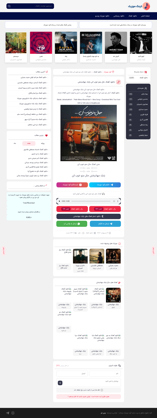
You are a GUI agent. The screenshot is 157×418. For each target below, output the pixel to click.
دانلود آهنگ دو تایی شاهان (37, 125)
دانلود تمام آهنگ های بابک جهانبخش (86, 216)
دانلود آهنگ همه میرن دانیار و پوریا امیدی (32, 88)
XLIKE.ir (28, 217)
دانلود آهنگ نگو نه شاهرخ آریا (38, 171)
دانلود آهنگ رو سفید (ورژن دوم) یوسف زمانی (32, 176)
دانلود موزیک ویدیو (102, 16)
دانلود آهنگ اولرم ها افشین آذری (37, 167)
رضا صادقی (144, 125)
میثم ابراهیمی (143, 135)
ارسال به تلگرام (103, 223)
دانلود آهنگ (132, 16)
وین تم (103, 413)
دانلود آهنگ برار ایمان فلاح (37, 93)
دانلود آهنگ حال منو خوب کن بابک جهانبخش (96, 82)
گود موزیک (139, 6)
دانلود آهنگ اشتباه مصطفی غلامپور (36, 149)
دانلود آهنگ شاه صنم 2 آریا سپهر (35, 119)
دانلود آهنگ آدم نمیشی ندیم (38, 158)
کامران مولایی (143, 130)
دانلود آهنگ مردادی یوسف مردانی (36, 162)
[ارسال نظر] (60, 383)
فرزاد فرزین (144, 114)
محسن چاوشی (143, 99)
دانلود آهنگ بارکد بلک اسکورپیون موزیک (32, 104)
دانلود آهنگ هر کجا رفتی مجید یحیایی (33, 77)
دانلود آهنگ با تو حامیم (40, 154)
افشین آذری (144, 120)
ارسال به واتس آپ (70, 223)
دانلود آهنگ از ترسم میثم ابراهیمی (35, 109)
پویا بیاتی (144, 94)
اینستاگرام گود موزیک (70, 184)
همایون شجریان (142, 104)
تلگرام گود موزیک (103, 184)
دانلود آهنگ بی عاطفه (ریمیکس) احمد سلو (31, 114)
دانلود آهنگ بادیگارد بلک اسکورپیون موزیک (31, 98)
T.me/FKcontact (29, 203)
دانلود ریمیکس (119, 16)
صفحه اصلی (145, 16)
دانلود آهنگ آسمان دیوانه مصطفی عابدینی (31, 83)
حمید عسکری (143, 109)
